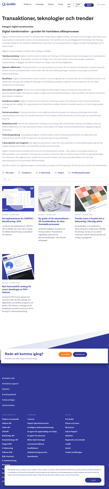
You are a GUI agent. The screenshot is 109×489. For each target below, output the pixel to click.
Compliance (26, 172)
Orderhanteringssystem (37, 452)
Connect (30, 419)
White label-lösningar (36, 440)
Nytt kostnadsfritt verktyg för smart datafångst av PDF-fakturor (16, 290)
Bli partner (69, 427)
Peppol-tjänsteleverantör (38, 423)
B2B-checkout (8, 456)
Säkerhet (69, 435)
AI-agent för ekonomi (36, 435)
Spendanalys (32, 456)
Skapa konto (89, 5)
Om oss (68, 415)
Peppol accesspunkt (10, 419)
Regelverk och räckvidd (75, 440)
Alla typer (10, 172)
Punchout (6, 464)
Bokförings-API (8, 435)
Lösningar (31, 415)
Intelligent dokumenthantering (40, 427)
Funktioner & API (9, 415)
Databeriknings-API (10, 440)
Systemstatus (8, 405)
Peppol (61, 172)
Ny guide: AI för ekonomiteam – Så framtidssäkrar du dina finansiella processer (54, 222)
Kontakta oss (80, 354)
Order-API (6, 427)
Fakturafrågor (8, 400)
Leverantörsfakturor (35, 444)
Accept (93, 480)
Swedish (102, 4)
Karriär (68, 448)
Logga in (78, 5)
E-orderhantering (9, 460)
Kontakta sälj (8, 378)
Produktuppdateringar (81, 172)
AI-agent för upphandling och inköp (42, 431)
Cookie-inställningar (73, 452)
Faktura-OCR (7, 452)
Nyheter (6, 389)
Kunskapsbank (9, 395)
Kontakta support (10, 384)
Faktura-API (6, 423)
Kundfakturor (32, 448)
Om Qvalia (69, 419)
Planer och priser (72, 423)
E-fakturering (44, 172)
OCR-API (5, 431)
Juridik (68, 444)
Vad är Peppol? (71, 431)
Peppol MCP (7, 444)
